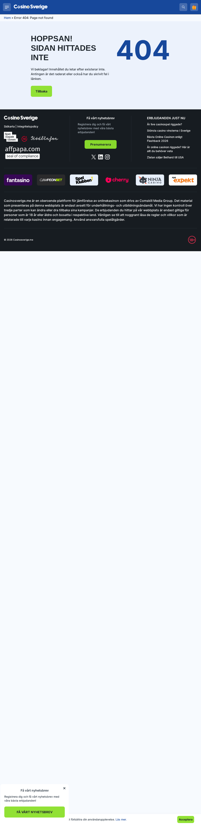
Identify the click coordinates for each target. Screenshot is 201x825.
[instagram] (107, 157)
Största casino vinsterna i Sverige (168, 130)
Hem (7, 18)
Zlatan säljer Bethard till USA (165, 157)
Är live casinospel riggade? (164, 124)
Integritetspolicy (27, 126)
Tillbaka (41, 91)
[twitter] (93, 156)
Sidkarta (9, 126)
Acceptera (186, 819)
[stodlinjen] (44, 140)
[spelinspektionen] (11, 137)
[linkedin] (100, 157)
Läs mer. (121, 819)
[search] (183, 7)
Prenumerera (100, 144)
